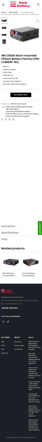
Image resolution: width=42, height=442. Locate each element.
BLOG (31, 337)
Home (3, 12)
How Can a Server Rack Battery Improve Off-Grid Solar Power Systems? (35, 411)
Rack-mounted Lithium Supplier (18, 116)
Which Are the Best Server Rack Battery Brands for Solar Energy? (35, 345)
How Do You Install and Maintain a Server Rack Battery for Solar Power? (35, 373)
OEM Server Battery (31, 114)
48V (12, 104)
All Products (13, 12)
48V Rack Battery (12, 109)
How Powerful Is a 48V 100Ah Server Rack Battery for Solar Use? (35, 386)
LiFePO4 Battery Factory (14, 114)
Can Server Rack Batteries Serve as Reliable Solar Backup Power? (34, 398)
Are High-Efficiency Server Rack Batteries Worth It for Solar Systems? (34, 358)
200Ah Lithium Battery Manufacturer (19, 107)
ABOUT (17, 337)
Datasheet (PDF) (21, 95)
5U (15, 104)
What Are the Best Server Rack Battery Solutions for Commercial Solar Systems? (34, 425)
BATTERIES (5, 337)
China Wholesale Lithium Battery (18, 111)
